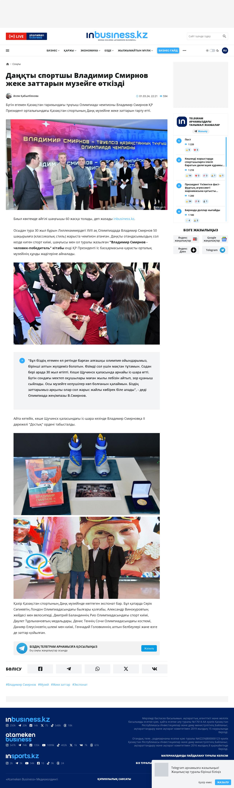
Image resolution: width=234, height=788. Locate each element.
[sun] (207, 50)
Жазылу (223, 782)
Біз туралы (144, 763)
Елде (108, 50)
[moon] (217, 50)
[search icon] (224, 36)
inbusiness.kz (124, 219)
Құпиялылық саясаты (114, 779)
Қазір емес (205, 782)
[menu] (7, 50)
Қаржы (69, 50)
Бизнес (52, 50)
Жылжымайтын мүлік (134, 50)
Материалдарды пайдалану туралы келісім (194, 755)
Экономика (89, 50)
